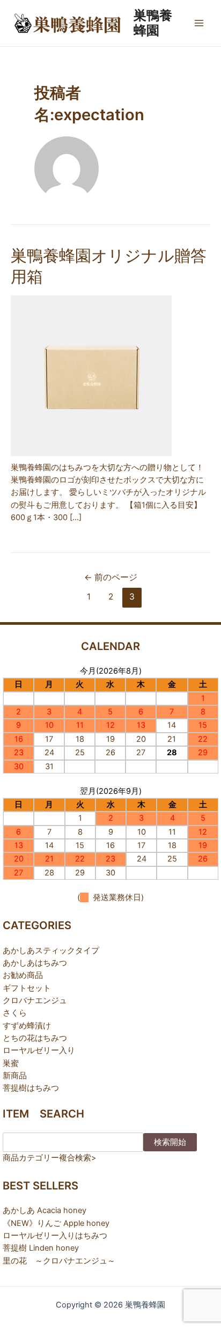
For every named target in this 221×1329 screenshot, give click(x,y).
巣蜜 (11, 1063)
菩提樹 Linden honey (41, 1248)
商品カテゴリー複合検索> (50, 1158)
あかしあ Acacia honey (44, 1210)
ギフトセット (27, 988)
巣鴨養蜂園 (153, 23)
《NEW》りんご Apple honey (56, 1223)
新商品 (15, 1075)
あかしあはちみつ (35, 963)
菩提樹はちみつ (31, 1088)
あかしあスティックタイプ (51, 950)
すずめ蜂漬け (27, 1026)
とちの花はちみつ (35, 1038)
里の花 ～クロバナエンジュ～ (59, 1261)
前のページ (110, 577)
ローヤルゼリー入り (39, 1050)
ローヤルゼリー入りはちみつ (55, 1235)
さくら (15, 1013)
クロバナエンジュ (35, 1000)
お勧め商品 (23, 975)
